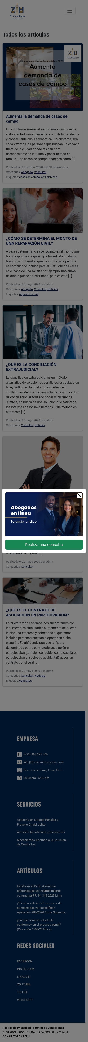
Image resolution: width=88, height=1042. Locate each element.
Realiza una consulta (44, 544)
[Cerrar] (79, 495)
